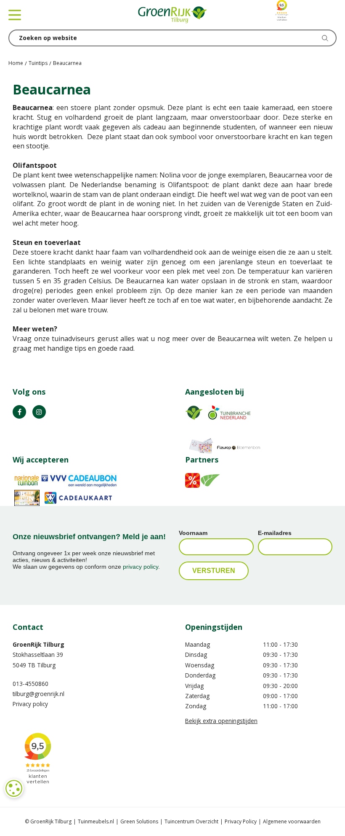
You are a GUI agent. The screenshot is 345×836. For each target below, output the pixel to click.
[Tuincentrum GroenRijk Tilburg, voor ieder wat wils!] (172, 14)
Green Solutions (139, 821)
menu (14, 14)
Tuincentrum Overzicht (191, 821)
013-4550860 (30, 684)
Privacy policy (30, 704)
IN (39, 412)
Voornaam (193, 533)
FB (19, 412)
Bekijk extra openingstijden (221, 721)
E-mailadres (275, 533)
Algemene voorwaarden (292, 821)
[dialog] (14, 788)
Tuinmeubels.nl (96, 821)
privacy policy (140, 566)
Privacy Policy (241, 821)
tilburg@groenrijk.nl (38, 694)
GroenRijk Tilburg (38, 644)
